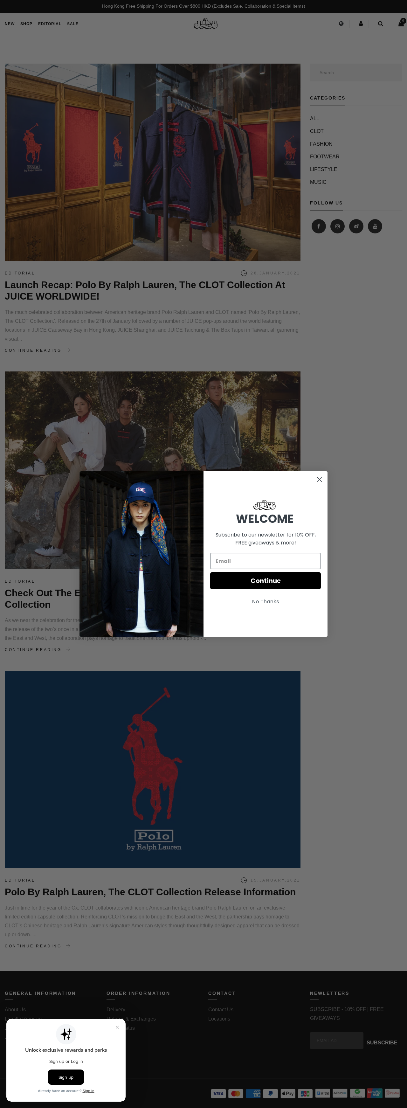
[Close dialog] (319, 479)
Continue (266, 580)
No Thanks (265, 601)
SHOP (26, 24)
